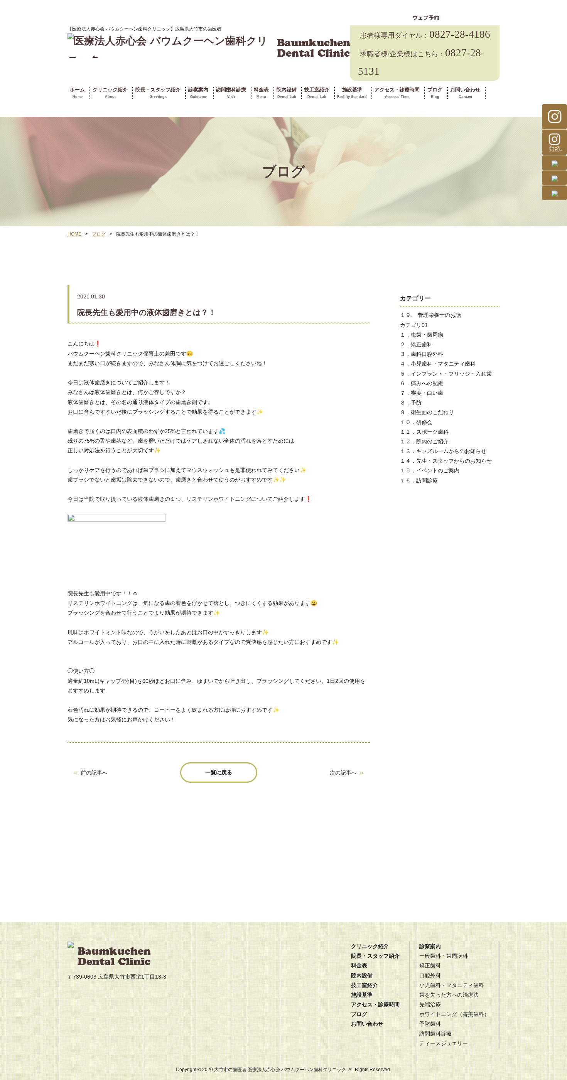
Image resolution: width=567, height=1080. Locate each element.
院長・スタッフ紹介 (158, 93)
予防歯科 (430, 1024)
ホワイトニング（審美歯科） (454, 1014)
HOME (74, 234)
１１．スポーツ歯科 (424, 432)
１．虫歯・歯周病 (421, 335)
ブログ (434, 93)
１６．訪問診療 (419, 480)
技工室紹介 (316, 93)
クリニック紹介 (110, 93)
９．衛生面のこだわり (427, 412)
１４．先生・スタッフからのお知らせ (446, 461)
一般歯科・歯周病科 (443, 956)
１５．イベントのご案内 (429, 470)
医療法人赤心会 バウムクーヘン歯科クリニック (297, 1069)
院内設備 (287, 93)
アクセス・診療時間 (397, 93)
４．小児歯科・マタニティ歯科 (438, 364)
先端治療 (430, 1004)
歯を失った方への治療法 (449, 995)
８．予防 (411, 402)
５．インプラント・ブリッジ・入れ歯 (446, 374)
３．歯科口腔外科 (421, 354)
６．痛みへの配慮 (421, 383)
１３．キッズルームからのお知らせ (443, 451)
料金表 (261, 93)
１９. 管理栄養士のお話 (430, 315)
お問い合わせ (465, 93)
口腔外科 (430, 975)
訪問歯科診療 (231, 93)
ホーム (77, 93)
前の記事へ (94, 773)
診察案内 (198, 93)
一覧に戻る (218, 772)
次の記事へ (343, 773)
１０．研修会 (416, 422)
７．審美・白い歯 (421, 393)
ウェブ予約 (425, 17)
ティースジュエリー (443, 1043)
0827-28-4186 (425, 34)
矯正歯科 (430, 965)
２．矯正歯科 (416, 344)
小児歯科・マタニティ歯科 (451, 985)
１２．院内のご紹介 (424, 441)
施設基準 (352, 93)
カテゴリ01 (414, 325)
